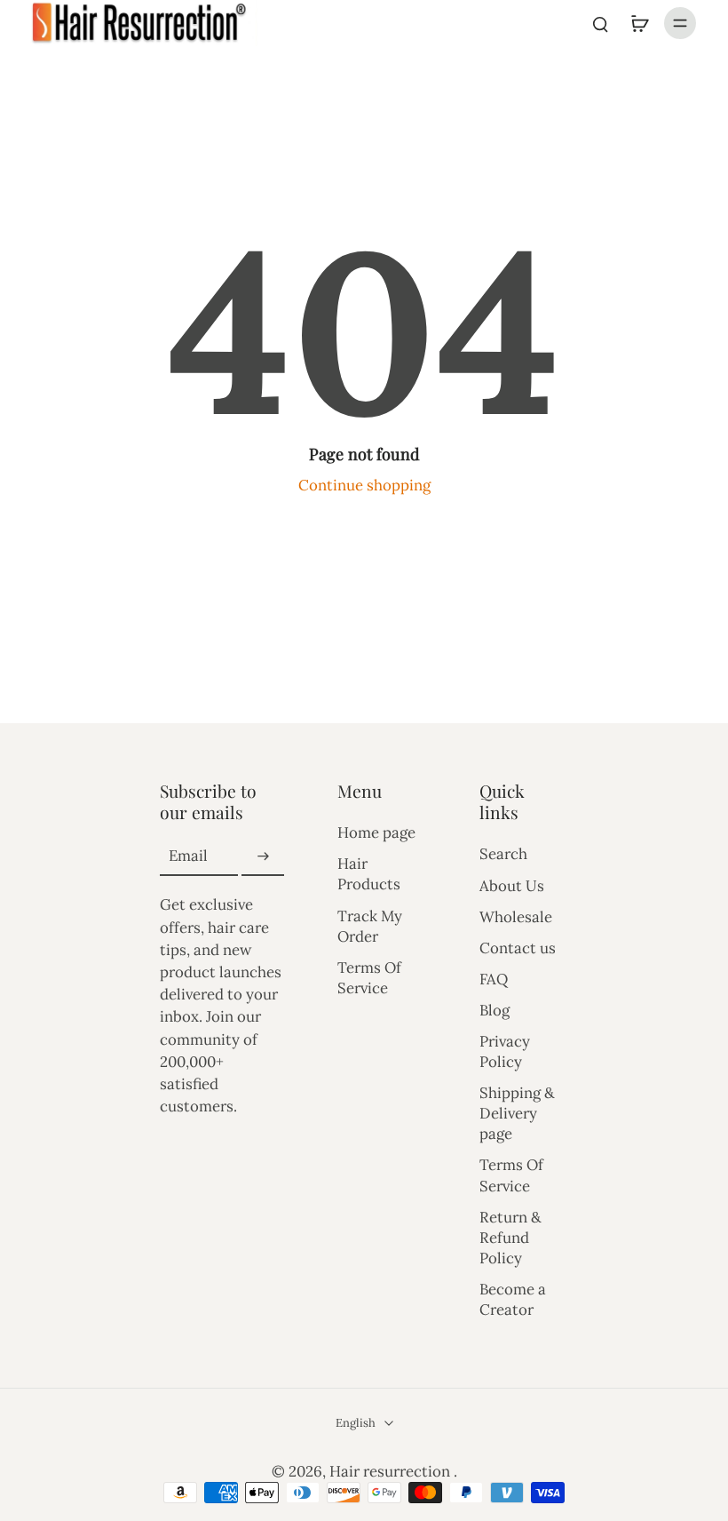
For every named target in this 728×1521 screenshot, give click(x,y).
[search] (600, 23)
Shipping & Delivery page (517, 1113)
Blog (494, 1010)
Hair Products (368, 874)
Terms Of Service (369, 978)
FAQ (493, 979)
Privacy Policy (504, 1051)
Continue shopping (364, 485)
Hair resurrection (391, 1471)
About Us (511, 886)
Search (503, 854)
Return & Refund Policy (510, 1237)
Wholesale (515, 917)
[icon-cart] (639, 23)
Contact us (517, 948)
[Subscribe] (262, 856)
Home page (376, 832)
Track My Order (369, 926)
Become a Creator (512, 1299)
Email (188, 856)
